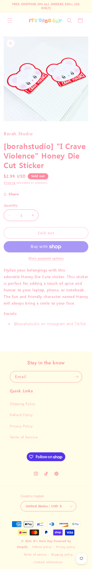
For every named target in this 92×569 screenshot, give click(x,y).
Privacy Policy (21, 426)
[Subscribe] (76, 377)
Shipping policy (62, 554)
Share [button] (14, 194)
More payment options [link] (46, 258)
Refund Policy (21, 414)
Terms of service (35, 554)
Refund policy (42, 547)
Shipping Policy (22, 403)
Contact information (48, 562)
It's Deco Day (43, 541)
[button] (9, 20)
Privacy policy (65, 547)
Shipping (9, 182)
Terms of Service (24, 437)
